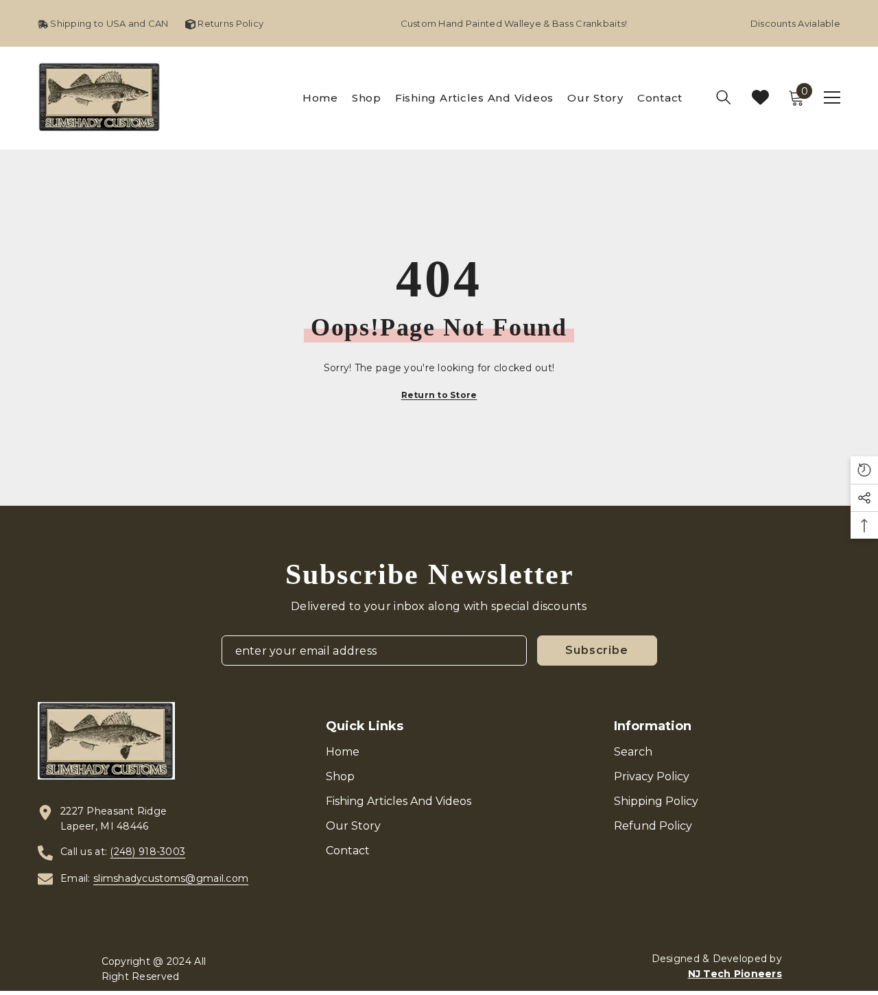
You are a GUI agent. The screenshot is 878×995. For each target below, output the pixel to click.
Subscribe (596, 650)
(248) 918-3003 (147, 851)
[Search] (724, 97)
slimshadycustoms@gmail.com (170, 878)
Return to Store (439, 395)
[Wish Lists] (760, 97)
